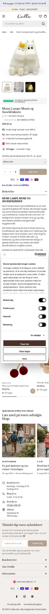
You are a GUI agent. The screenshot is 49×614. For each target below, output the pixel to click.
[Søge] (43, 23)
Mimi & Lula (6, 383)
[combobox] (24, 24)
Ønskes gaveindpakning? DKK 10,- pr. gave (21, 156)
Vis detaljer (36, 335)
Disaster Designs (16, 116)
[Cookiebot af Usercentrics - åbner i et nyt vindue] (35, 254)
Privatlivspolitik (14, 604)
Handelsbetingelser (33, 604)
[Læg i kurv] (32, 391)
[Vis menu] (3, 16)
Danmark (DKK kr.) (25, 581)
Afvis (24, 359)
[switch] (42, 308)
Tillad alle (24, 344)
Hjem (4, 32)
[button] (3, 3)
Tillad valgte (24, 351)
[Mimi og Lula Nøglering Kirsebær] (18, 363)
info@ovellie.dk (14, 505)
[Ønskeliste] (40, 16)
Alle (11, 32)
